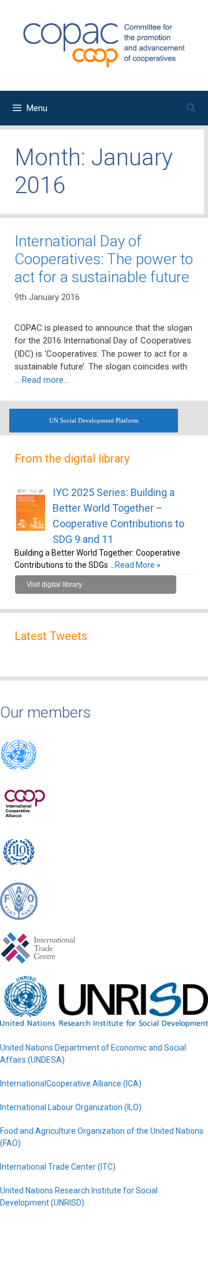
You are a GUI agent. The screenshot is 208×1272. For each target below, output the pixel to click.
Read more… (45, 380)
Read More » (138, 565)
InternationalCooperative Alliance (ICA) (71, 1083)
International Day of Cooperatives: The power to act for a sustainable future (103, 259)
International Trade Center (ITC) (58, 1166)
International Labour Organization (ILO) (71, 1107)
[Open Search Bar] (191, 108)
